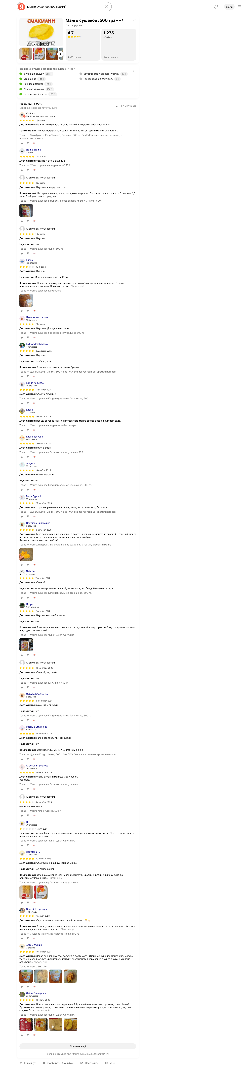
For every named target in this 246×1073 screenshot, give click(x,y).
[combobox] (63, 6)
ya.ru (112, 1063)
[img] (26, 120)
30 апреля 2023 (43, 858)
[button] (25, 54)
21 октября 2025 (43, 530)
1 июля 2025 (41, 829)
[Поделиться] (135, 19)
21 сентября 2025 (44, 700)
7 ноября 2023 (42, 916)
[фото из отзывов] (26, 211)
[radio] (21, 143)
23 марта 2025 (42, 1000)
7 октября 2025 (42, 578)
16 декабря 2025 (43, 389)
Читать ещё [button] (77, 286)
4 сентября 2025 (43, 733)
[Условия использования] (133, 70)
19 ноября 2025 (43, 443)
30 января (40, 267)
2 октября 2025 (42, 611)
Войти (229, 7)
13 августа (40, 156)
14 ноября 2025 (43, 470)
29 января (40, 324)
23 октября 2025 (43, 503)
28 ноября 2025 (43, 416)
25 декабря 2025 (43, 351)
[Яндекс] (21, 6)
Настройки (91, 1063)
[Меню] (239, 6)
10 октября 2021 (43, 951)
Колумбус (30, 1063)
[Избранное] (215, 6)
